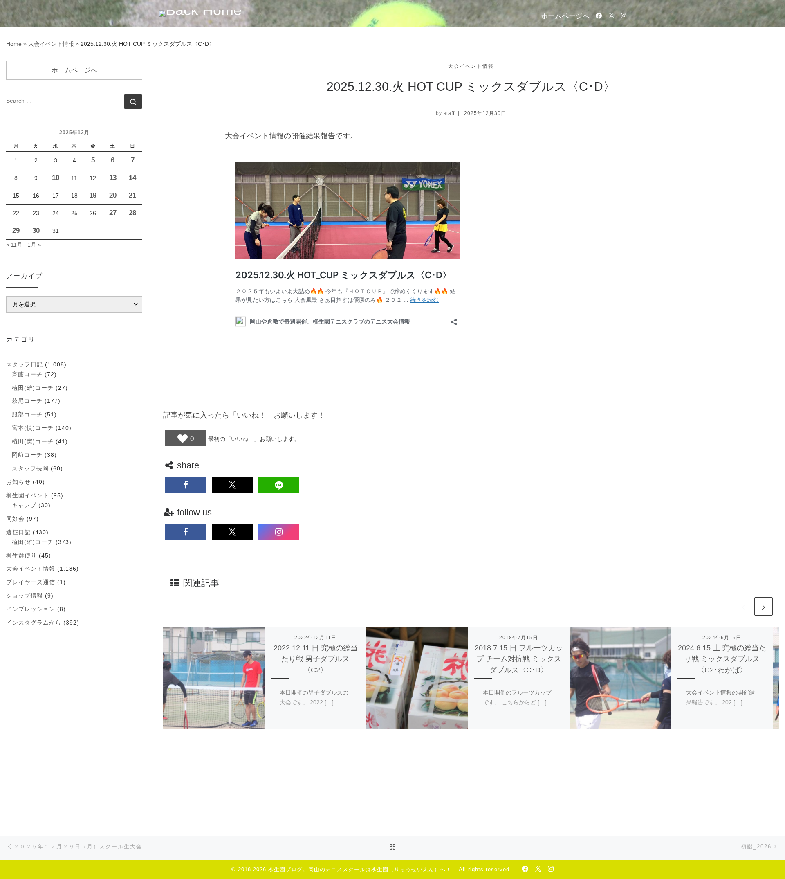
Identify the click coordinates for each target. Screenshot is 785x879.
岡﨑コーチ (27, 455)
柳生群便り (21, 555)
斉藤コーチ (27, 374)
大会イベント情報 (51, 43)
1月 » (34, 244)
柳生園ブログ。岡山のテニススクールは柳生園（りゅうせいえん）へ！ (359, 869)
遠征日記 (18, 532)
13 (113, 178)
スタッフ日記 (24, 364)
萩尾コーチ (27, 401)
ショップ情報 (24, 595)
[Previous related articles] (743, 606)
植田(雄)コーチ (33, 387)
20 (113, 195)
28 (132, 213)
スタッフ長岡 (30, 468)
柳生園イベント (27, 495)
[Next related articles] (763, 606)
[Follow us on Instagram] (623, 15)
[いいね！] (182, 439)
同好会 (15, 518)
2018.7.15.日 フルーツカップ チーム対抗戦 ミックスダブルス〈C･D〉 (519, 659)
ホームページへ (565, 16)
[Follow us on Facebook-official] (599, 15)
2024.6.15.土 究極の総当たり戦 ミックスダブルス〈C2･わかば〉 (722, 659)
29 (16, 230)
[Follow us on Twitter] (611, 15)
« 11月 (14, 244)
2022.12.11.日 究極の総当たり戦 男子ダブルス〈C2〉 (316, 659)
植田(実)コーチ (33, 441)
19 (92, 195)
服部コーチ (27, 414)
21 (132, 195)
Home (14, 43)
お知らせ (18, 482)
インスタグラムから (33, 622)
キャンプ (24, 505)
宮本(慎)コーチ (33, 428)
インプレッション (30, 609)
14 (132, 178)
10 (55, 178)
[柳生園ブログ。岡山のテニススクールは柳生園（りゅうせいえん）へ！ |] (200, 12)
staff (449, 113)
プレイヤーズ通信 (30, 582)
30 (36, 230)
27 (113, 213)
